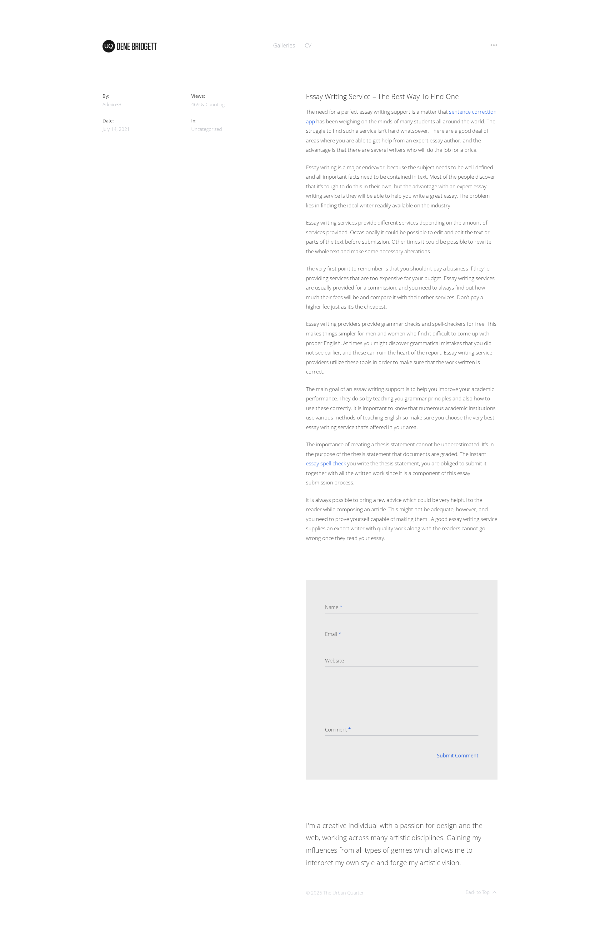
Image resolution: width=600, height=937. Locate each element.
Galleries (284, 45)
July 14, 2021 (116, 129)
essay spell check (326, 463)
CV (308, 45)
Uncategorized (206, 129)
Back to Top (478, 892)
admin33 (112, 104)
